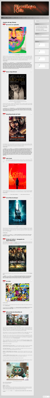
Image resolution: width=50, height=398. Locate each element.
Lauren (8, 66)
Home (2, 18)
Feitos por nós (35, 17)
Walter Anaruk (26, 154)
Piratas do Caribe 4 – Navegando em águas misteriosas (23, 277)
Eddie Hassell (26, 64)
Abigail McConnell (25, 62)
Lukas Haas (25, 66)
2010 (16, 234)
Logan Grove (22, 66)
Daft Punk (24, 234)
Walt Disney (12, 110)
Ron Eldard (20, 67)
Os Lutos (8, 281)
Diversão (19, 17)
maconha (28, 109)
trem (13, 154)
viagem (10, 110)
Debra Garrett (10, 64)
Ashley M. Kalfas (12, 149)
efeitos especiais (30, 234)
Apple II (22, 63)
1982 (15, 234)
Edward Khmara (16, 150)
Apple (20, 63)
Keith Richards (23, 276)
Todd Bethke (29, 153)
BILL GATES (28, 63)
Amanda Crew (11, 63)
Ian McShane (8, 276)
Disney (24, 64)
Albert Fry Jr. (17, 148)
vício (8, 110)
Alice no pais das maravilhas (21, 390)
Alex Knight (21, 148)
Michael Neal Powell (28, 152)
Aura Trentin (16, 149)
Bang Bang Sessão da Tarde (13, 114)
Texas (19, 153)
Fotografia (40, 17)
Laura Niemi (6, 66)
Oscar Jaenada (6, 277)
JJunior (27, 390)
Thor (8, 308)
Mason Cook (16, 152)
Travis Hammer (11, 154)
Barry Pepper (24, 149)
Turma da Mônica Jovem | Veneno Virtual (41, 30)
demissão (13, 64)
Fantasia (24, 194)
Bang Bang (21, 149)
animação (15, 63)
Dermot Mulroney (21, 64)
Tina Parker (26, 153)
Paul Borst (6, 67)
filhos (8, 109)
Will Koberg (29, 154)
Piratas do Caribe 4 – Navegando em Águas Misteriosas (15, 240)
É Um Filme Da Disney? (12, 197)
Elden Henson (30, 64)
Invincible (18, 109)
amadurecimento (20, 234)
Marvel (29, 307)
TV (16, 17)
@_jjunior (16, 390)
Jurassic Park (25, 109)
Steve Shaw (13, 153)
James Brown (21, 109)
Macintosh (28, 66)
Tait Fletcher (17, 153)
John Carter (9, 158)
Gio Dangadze (28, 150)
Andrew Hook (28, 148)
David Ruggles (6, 150)
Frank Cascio (11, 109)
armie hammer (8, 149)
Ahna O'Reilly (4, 63)
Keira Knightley (19, 276)
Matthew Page (23, 152)
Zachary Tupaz (17, 68)
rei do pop (4, 110)
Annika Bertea (17, 63)
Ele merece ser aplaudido (12, 24)
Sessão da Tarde (6, 153)
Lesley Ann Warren (18, 66)
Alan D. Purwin (8, 63)
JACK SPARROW (12, 276)
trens (15, 154)
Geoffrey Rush (4, 276)
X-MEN (12, 308)
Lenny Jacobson (14, 66)
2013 (15, 148)
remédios (6, 110)
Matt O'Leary (20, 152)
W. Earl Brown (22, 154)
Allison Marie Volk (24, 148)
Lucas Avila (5, 62)
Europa (6, 109)
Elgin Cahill (20, 150)
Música (9, 17)
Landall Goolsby (7, 152)
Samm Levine (28, 67)
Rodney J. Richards (16, 67)
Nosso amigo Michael (11, 71)
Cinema (5, 17)
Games (31, 17)
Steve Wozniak (9, 68)
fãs (7, 109)
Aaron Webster (21, 62)
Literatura (23, 17)
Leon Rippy (10, 152)
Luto (27, 307)
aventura (19, 149)
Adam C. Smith (29, 62)
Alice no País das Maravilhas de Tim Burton (41, 27)
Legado (10, 66)
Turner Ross (19, 154)
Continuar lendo (5, 106)
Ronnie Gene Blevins (24, 67)
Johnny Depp (16, 276)
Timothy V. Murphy (23, 153)
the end (7, 308)
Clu (22, 234)
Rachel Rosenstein (11, 67)
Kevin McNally (27, 276)
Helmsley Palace (15, 109)
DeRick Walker (16, 64)
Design (27, 17)
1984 (18, 62)
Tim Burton (4, 391)
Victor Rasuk (13, 68)
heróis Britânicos (25, 307)
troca (16, 154)
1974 (17, 62)
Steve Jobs (6, 68)
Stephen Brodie (10, 153)
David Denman (6, 64)
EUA (26, 150)
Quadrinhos (12, 17)
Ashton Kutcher (25, 63)
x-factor (10, 308)
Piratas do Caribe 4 (14, 277)
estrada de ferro (23, 150)
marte (29, 194)
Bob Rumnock (28, 149)
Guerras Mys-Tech (20, 307)
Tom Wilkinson (4, 154)
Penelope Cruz (10, 277)
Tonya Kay (8, 154)
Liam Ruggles (13, 152)
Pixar (8, 67)
